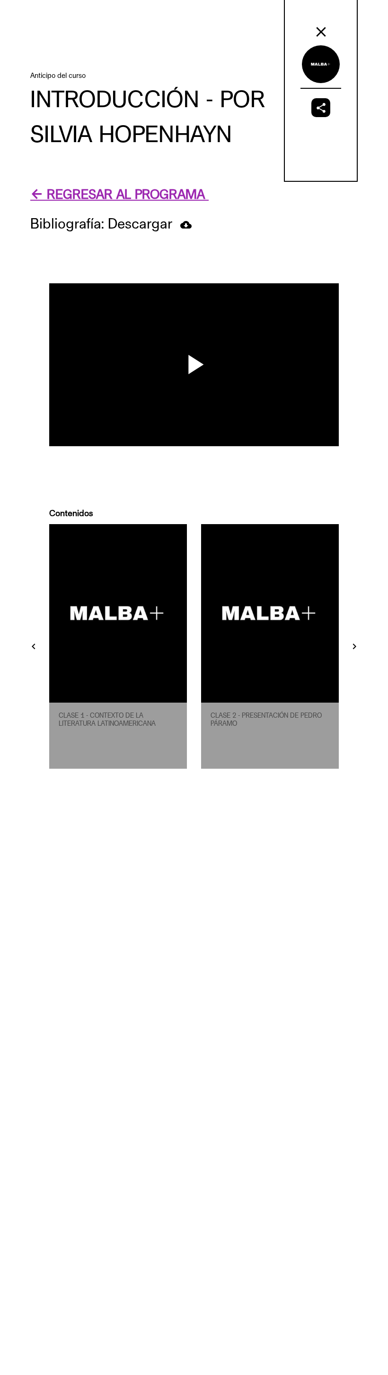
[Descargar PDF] (186, 224)
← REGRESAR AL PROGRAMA (119, 194)
